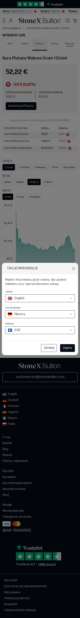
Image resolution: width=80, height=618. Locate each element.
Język (9, 291)
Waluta (9, 323)
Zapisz (67, 348)
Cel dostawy (13, 307)
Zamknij (49, 348)
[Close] (73, 268)
